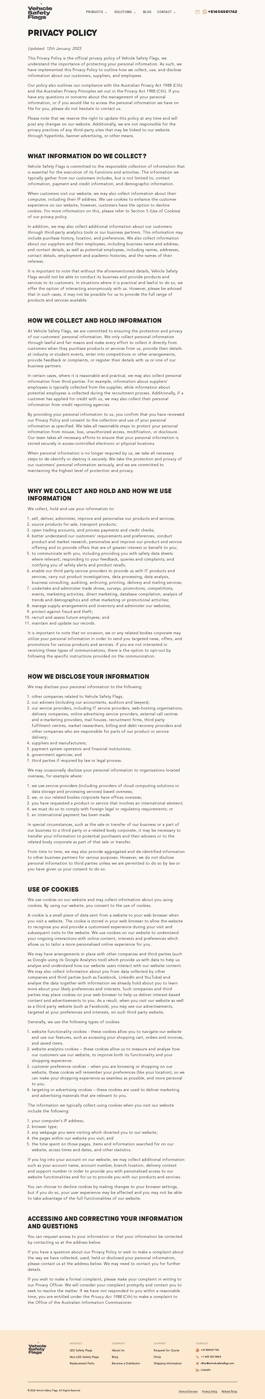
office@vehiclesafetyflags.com (217, 1363)
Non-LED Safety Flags (84, 1357)
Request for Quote (166, 1350)
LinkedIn (206, 1370)
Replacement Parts (82, 1363)
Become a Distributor (126, 1363)
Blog (115, 1357)
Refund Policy (229, 1391)
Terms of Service (188, 1391)
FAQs (157, 1357)
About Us (118, 1350)
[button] (97, 12)
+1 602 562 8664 (211, 1357)
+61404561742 (222, 11)
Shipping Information (168, 1363)
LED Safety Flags (81, 1350)
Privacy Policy (209, 1391)
